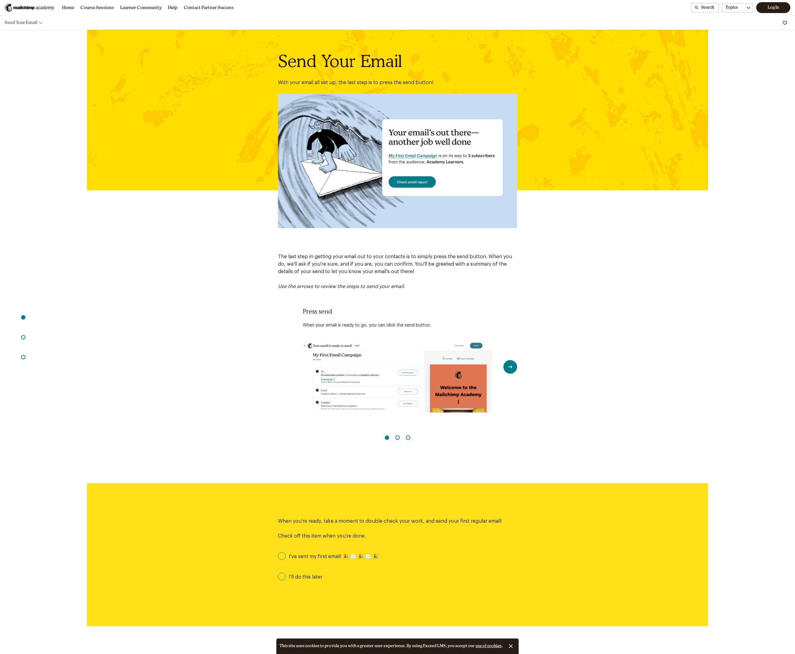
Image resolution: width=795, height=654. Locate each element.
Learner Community (141, 8)
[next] (510, 367)
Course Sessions (97, 8)
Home (68, 8)
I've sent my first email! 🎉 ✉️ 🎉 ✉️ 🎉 (334, 556)
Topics (731, 8)
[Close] (511, 646)
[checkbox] (397, 556)
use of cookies (488, 646)
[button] (23, 317)
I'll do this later (305, 577)
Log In (773, 8)
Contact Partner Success (209, 8)
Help (173, 8)
